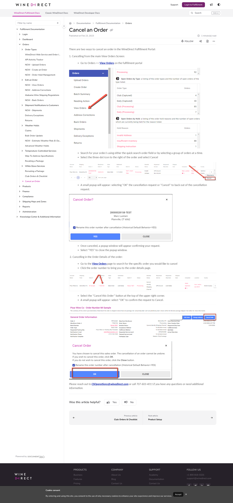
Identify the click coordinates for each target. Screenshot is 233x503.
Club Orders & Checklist (36, 176)
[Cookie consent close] (186, 494)
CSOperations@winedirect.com (110, 384)
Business (78, 474)
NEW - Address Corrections (38, 90)
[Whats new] (211, 4)
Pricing (77, 483)
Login (25, 34)
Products (27, 186)
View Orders (107, 63)
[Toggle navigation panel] (64, 26)
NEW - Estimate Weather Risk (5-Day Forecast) (43, 140)
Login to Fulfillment (193, 4)
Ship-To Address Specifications (39, 156)
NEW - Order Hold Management (40, 74)
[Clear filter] (57, 22)
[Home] (33, 4)
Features (78, 479)
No (132, 402)
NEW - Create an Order (36, 69)
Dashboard (28, 39)
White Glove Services (35, 166)
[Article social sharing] (200, 41)
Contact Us (116, 483)
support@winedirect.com (199, 478)
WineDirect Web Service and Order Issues (43, 54)
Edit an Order (31, 80)
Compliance (28, 196)
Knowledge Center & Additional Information (40, 216)
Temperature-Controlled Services (40, 151)
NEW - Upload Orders (35, 64)
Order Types (31, 49)
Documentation (84, 23)
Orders (26, 44)
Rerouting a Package (34, 171)
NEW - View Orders (34, 85)
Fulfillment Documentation (32, 29)
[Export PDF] (207, 41)
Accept (178, 494)
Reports (26, 206)
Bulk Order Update (34, 135)
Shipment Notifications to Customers (42, 105)
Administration (29, 211)
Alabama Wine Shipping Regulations (42, 95)
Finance (26, 191)
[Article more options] (213, 41)
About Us (116, 474)
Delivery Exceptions (34, 115)
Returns (28, 120)
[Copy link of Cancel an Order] (111, 30)
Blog (113, 479)
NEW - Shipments (33, 110)
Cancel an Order (32, 181)
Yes (115, 402)
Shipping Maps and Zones (34, 201)
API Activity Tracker (34, 59)
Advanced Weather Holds (37, 145)
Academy (153, 474)
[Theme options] (218, 4)
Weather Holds (32, 125)
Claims (28, 130)
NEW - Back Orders (34, 100)
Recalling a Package (34, 161)
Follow (188, 41)
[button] (26, 13)
